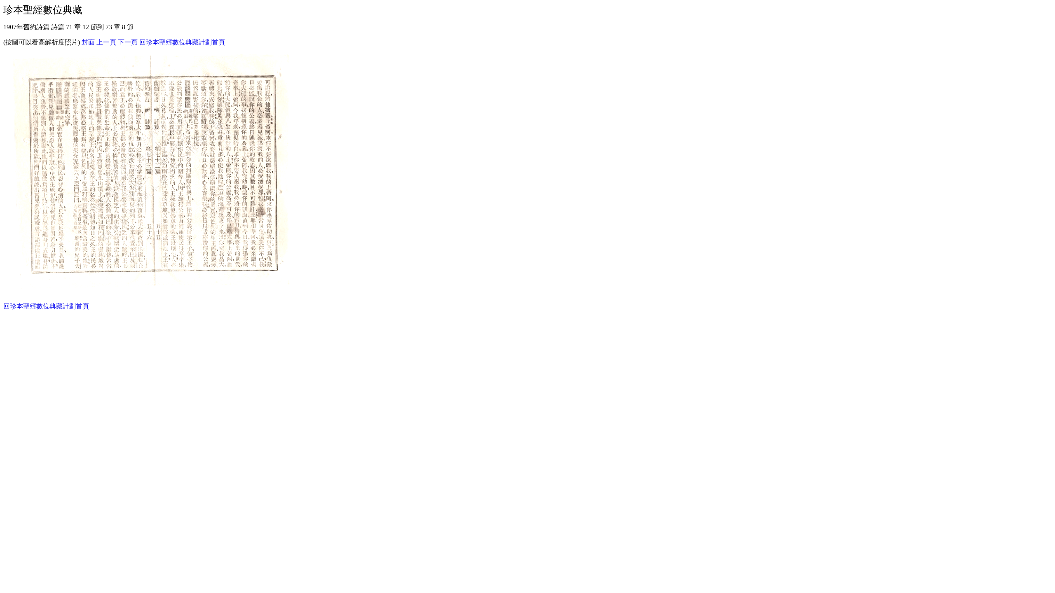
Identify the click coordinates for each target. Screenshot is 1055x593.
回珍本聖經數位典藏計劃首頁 (182, 42)
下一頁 (128, 42)
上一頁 (106, 42)
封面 (88, 42)
